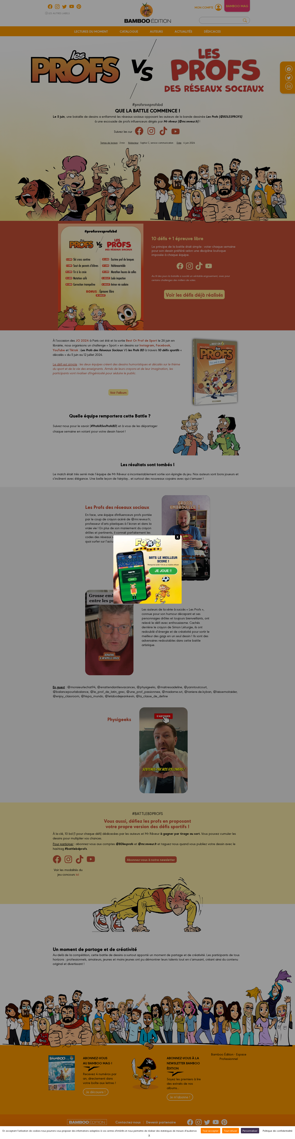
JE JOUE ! (147, 573)
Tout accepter (210, 1130)
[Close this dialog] (177, 537)
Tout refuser (230, 1130)
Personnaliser (250, 1130)
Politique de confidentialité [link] (277, 1130)
